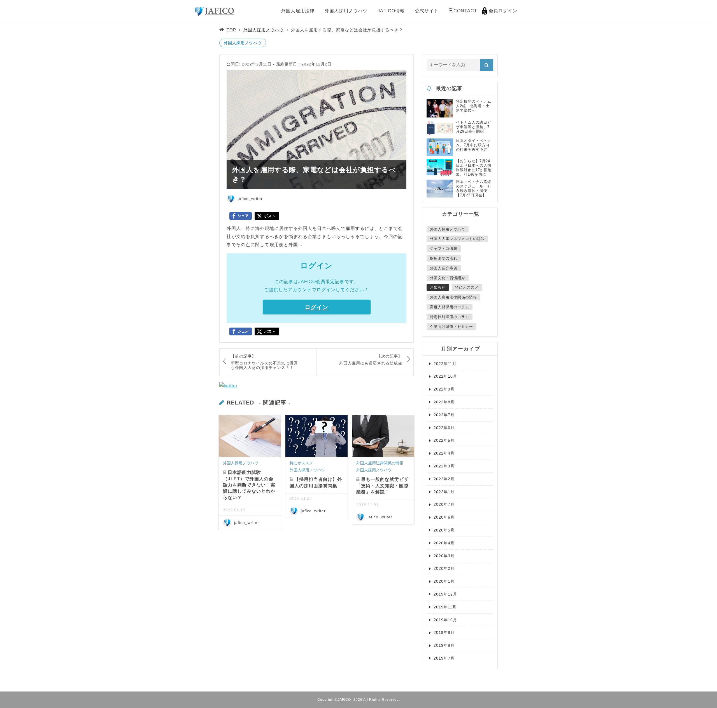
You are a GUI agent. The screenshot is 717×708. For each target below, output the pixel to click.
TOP (231, 29)
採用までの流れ (443, 258)
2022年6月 (444, 427)
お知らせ (438, 287)
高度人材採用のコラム (449, 307)
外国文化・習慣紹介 (447, 278)
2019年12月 (445, 594)
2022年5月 (444, 440)
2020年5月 (444, 530)
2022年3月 (444, 466)
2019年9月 (444, 632)
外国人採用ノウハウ (346, 10)
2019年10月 (445, 620)
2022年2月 (444, 479)
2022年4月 (444, 453)
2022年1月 (444, 492)
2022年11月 (445, 363)
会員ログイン (503, 10)
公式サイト (427, 10)
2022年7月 (444, 415)
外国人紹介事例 (443, 268)
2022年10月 (445, 376)
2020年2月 (444, 568)
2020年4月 (444, 543)
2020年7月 (444, 504)
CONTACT (463, 10)
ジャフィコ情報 (443, 248)
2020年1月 (444, 581)
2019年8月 (444, 645)
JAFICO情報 (391, 10)
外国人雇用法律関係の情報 (379, 463)
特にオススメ (301, 463)
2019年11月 (445, 607)
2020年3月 (444, 556)
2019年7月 (444, 658)
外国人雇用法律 (298, 10)
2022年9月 (444, 389)
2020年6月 (444, 517)
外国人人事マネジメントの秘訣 (457, 239)
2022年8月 (444, 402)
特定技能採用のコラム (449, 317)
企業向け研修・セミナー (451, 326)
